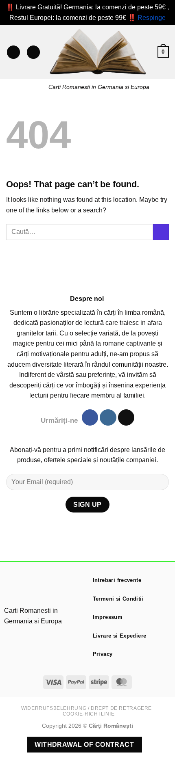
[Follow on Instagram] (108, 417)
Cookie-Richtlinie (88, 714)
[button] (13, 52)
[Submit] (161, 232)
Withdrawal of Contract (84, 744)
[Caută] (33, 52)
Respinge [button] (152, 17)
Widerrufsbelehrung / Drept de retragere (86, 708)
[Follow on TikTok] (126, 417)
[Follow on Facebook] (90, 417)
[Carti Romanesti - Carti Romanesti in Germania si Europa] (98, 52)
